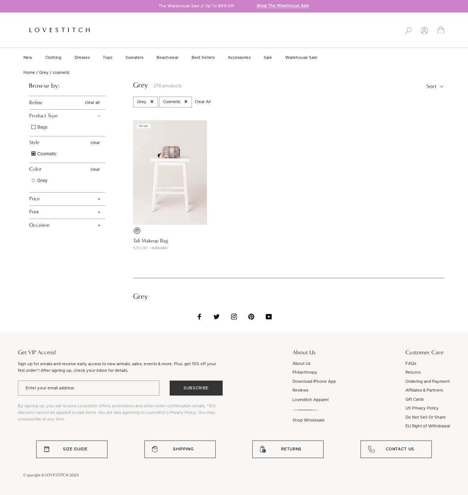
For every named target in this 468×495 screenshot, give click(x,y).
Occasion (39, 225)
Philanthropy (304, 372)
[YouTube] (269, 316)
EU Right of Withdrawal (427, 426)
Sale (268, 58)
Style (34, 142)
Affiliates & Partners (424, 390)
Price (34, 199)
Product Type (43, 116)
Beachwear (167, 58)
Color (35, 169)
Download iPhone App (314, 381)
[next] (462, 7)
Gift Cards (414, 399)
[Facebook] (199, 316)
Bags (42, 127)
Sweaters (134, 58)
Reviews (300, 390)
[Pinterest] (251, 316)
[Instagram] (234, 316)
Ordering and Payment (427, 381)
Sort (432, 86)
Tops (107, 58)
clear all (92, 103)
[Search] (408, 30)
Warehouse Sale (301, 58)
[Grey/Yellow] (137, 230)
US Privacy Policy (422, 408)
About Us (301, 364)
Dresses (82, 58)
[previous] (5, 7)
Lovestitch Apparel (310, 400)
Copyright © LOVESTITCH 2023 (51, 475)
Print (34, 212)
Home (29, 73)
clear (95, 143)
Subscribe (196, 388)
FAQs (410, 364)
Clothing (53, 58)
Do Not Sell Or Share (425, 417)
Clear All (203, 102)
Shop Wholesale (308, 420)
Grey (44, 73)
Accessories (239, 58)
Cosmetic (46, 154)
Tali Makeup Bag (150, 241)
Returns (412, 372)
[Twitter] (217, 316)
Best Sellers (203, 58)
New (27, 58)
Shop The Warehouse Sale (283, 6)
